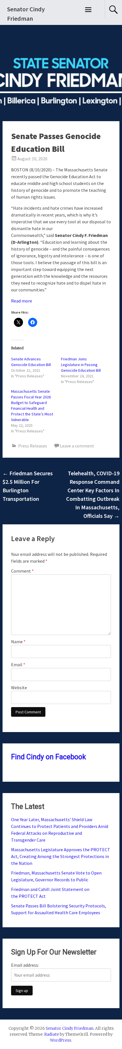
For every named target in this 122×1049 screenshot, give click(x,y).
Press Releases (32, 446)
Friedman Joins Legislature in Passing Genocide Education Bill (81, 364)
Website (19, 687)
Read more (21, 301)
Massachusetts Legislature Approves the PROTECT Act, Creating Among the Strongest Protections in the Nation (60, 856)
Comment (22, 571)
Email (18, 664)
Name (18, 641)
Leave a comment (77, 446)
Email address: (25, 965)
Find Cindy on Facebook (48, 757)
